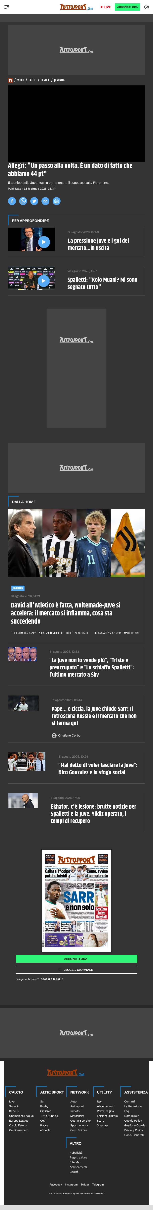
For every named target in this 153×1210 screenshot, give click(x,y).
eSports (45, 1130)
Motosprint (77, 1116)
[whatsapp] (23, 201)
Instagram (71, 1184)
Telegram (98, 1184)
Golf (43, 1120)
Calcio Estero (17, 1125)
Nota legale (131, 1116)
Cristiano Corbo (69, 735)
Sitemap (102, 1125)
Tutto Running (49, 1116)
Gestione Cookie (134, 1125)
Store (100, 1120)
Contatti (129, 1101)
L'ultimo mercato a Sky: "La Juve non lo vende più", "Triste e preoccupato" (50, 633)
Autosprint (77, 1106)
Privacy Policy (133, 1130)
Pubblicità (76, 1152)
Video (20, 80)
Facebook (55, 1184)
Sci (42, 1101)
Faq (126, 1111)
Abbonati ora (75, 958)
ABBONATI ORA (127, 7)
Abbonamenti (105, 1106)
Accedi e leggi (50, 978)
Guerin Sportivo (80, 1120)
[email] (45, 201)
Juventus (59, 80)
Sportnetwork (79, 1125)
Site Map (75, 1162)
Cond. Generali (134, 1135)
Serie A (45, 80)
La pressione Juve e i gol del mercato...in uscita (98, 244)
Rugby (44, 1106)
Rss (99, 1101)
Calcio (32, 80)
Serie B (14, 1111)
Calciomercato (18, 1130)
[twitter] (34, 201)
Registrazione (78, 1157)
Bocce (44, 1125)
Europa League (18, 1120)
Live (107, 7)
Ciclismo (45, 1111)
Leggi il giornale (78, 969)
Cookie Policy (133, 1120)
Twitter (85, 1184)
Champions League (21, 1116)
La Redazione (133, 1106)
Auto (73, 1101)
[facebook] (12, 201)
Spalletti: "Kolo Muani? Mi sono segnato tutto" (102, 283)
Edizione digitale (107, 1116)
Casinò (74, 1172)
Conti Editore (78, 1130)
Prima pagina (105, 1111)
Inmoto (74, 1111)
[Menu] (7, 7)
